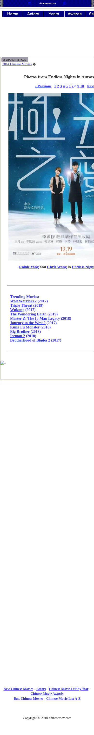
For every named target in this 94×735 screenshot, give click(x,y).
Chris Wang (57, 267)
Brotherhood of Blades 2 (30, 340)
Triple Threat (21, 305)
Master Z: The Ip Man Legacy (35, 318)
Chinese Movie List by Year (68, 689)
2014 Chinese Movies (17, 64)
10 (82, 86)
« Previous (43, 86)
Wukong (17, 310)
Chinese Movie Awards (47, 694)
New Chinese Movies (18, 689)
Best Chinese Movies (28, 698)
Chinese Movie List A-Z (63, 698)
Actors (41, 689)
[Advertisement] (47, 427)
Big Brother (20, 331)
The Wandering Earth (28, 314)
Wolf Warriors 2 (23, 301)
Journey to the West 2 (28, 323)
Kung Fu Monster (25, 327)
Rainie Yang (29, 267)
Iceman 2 (17, 336)
